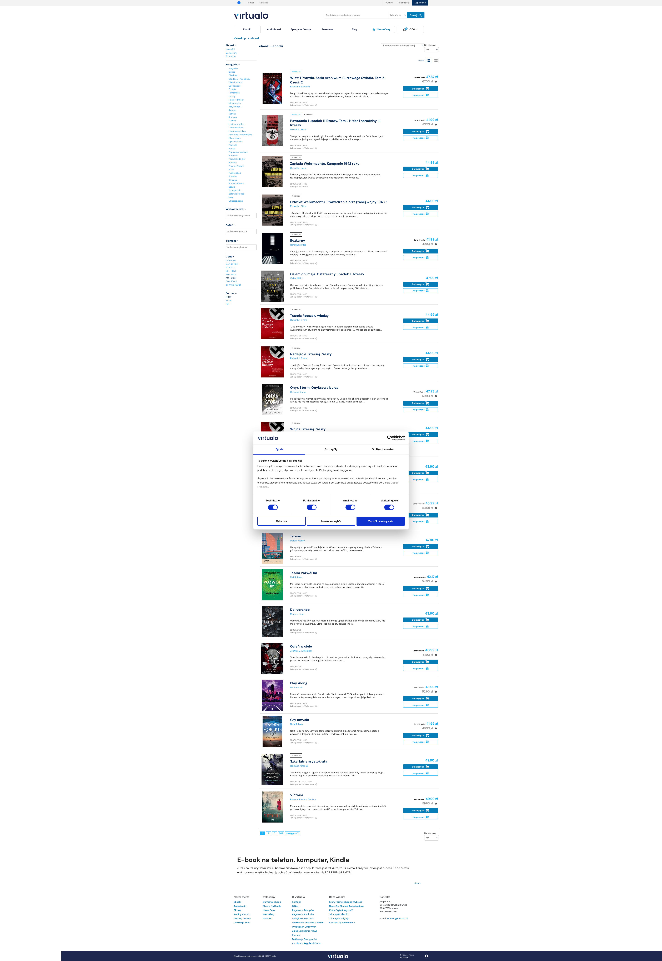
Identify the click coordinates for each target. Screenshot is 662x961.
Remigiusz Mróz (298, 244)
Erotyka (232, 89)
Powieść (233, 162)
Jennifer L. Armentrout (301, 651)
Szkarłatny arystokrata (308, 761)
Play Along (298, 683)
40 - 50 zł (231, 277)
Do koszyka (418, 88)
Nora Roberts (296, 724)
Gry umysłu (299, 720)
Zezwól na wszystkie (380, 521)
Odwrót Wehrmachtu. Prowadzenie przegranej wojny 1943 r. (339, 202)
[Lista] (428, 60)
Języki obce (234, 106)
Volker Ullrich (296, 278)
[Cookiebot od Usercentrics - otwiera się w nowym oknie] (390, 438)
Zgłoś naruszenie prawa (304, 931)
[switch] (312, 507)
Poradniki (233, 155)
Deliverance (300, 610)
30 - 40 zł (231, 274)
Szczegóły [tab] (331, 449)
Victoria (296, 795)
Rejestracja (403, 2)
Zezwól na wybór (331, 521)
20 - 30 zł (231, 271)
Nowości (230, 49)
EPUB (228, 297)
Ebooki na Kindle (272, 906)
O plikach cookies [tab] (383, 449)
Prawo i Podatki (236, 166)
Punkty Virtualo (242, 914)
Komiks (232, 113)
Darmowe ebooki (272, 902)
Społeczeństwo (236, 183)
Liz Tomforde (296, 687)
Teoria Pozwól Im (303, 573)
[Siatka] (436, 60)
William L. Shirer (298, 129)
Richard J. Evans (298, 320)
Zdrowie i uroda (236, 193)
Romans (233, 176)
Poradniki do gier (237, 158)
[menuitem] (247, 29)
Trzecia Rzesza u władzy (309, 315)
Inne (231, 197)
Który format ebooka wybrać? (345, 902)
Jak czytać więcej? (339, 918)
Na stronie (430, 45)
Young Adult (235, 190)
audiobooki (240, 906)
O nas (295, 906)
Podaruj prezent (242, 918)
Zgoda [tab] (279, 449)
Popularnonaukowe (238, 152)
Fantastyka (234, 92)
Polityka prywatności (303, 918)
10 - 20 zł (230, 267)
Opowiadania (235, 141)
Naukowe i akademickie (240, 134)
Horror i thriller (236, 99)
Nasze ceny (383, 29)
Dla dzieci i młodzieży (239, 78)
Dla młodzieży (236, 82)
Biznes (232, 71)
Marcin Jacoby (297, 540)
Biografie (233, 68)
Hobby (232, 96)
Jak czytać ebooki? (339, 914)
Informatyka (235, 103)
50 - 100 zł (231, 281)
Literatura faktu (236, 127)
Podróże (233, 144)
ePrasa (237, 910)
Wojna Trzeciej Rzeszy (308, 429)
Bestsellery (231, 52)
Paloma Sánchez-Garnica (303, 799)
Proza (231, 169)
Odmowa (281, 521)
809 (281, 833)
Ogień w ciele (301, 646)
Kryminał (233, 117)
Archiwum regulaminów (305, 943)
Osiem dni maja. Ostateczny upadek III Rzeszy (327, 274)
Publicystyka (235, 172)
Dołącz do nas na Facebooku (407, 956)
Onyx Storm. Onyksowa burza (314, 387)
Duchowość (234, 85)
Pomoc (250, 2)
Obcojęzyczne (236, 200)
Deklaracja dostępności (304, 939)
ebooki (237, 902)
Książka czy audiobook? (342, 922)
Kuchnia (232, 120)
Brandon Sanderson (300, 86)
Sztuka (232, 186)
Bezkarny (297, 240)
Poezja (232, 148)
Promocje (230, 56)
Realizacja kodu (242, 922)
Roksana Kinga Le (299, 766)
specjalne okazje (301, 29)
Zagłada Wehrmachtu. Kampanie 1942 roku (324, 163)
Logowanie (420, 2)
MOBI (228, 300)
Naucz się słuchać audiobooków (346, 906)
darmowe (327, 29)
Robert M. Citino (298, 168)
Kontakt (264, 2)
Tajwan (295, 536)
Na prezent (419, 95)
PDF (228, 303)
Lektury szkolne (236, 124)
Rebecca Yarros (298, 392)
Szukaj (414, 15)
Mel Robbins (296, 577)
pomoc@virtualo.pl (397, 918)
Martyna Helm (297, 614)
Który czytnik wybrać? (341, 910)
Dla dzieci (233, 75)
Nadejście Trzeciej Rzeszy (311, 354)
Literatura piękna (237, 131)
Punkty (389, 2)
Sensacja (233, 179)
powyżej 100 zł (233, 284)
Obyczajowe (235, 138)
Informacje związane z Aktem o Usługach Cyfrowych (308, 924)
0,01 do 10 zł (232, 263)
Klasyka (232, 110)
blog (354, 29)
